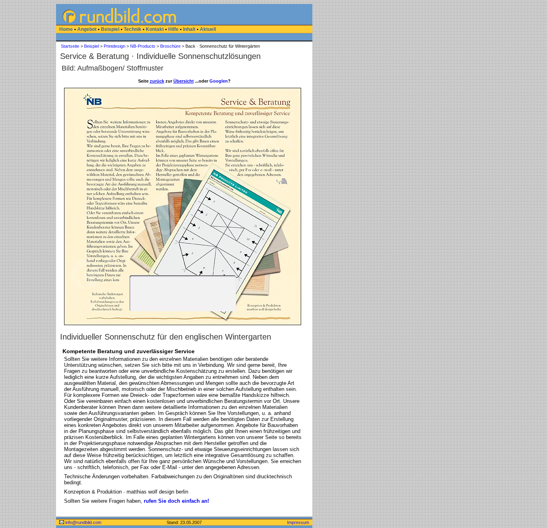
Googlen (218, 81)
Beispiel (110, 29)
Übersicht (183, 81)
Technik (132, 29)
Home (66, 29)
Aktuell (208, 29)
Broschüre (170, 46)
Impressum (298, 522)
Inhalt (189, 29)
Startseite (70, 46)
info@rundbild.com (82, 522)
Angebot (87, 29)
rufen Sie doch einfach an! (176, 501)
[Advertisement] (28, 124)
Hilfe (173, 29)
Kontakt (155, 29)
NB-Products (142, 46)
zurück (157, 81)
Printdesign (114, 46)
